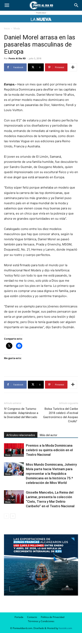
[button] (6, 5)
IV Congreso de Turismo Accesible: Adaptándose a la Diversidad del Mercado (21, 413)
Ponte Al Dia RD (17, 58)
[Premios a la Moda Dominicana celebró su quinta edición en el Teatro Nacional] (14, 450)
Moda (17, 28)
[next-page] (12, 516)
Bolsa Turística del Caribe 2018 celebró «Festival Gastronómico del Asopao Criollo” (60, 415)
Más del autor (48, 435)
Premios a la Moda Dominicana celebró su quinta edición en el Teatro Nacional (49, 450)
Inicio (7, 28)
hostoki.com (65, 628)
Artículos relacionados (20, 435)
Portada (19, 617)
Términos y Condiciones (41, 621)
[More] (73, 67)
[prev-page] (6, 516)
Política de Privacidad (52, 617)
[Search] (76, 5)
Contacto (32, 617)
